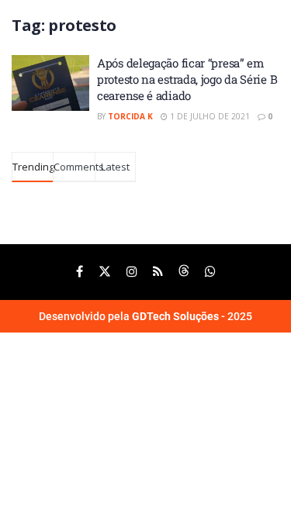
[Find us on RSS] (158, 272)
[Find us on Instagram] (131, 272)
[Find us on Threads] (183, 272)
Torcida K (130, 116)
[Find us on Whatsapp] (210, 272)
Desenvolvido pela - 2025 (145, 316)
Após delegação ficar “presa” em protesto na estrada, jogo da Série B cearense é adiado (187, 79)
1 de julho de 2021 (209, 116)
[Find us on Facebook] (79, 272)
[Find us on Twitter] (105, 272)
